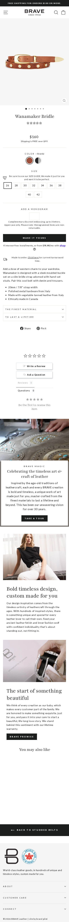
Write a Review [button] (36, 366)
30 (25, 185)
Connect (10, 909)
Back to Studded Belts (37, 830)
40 (29, 194)
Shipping (25, 141)
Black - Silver (38, 160)
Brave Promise (22, 736)
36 (51, 185)
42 (38, 194)
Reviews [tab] (23, 382)
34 (42, 185)
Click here (33, 257)
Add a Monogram (34, 209)
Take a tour (34, 518)
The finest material (21, 309)
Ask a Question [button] (36, 374)
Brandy (29, 160)
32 (33, 185)
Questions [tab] (24, 390)
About (8, 886)
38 (59, 185)
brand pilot (42, 919)
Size (34, 171)
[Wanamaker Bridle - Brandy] (5, 802)
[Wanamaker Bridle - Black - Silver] (9, 802)
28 (16, 185)
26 (7, 185)
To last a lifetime (19, 317)
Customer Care (15, 898)
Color (34, 154)
